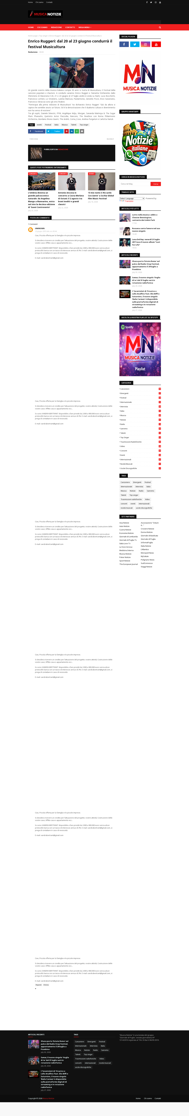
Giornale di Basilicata (149, 535)
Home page (32, 36)
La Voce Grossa (125, 547)
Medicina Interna (126, 550)
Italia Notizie (146, 546)
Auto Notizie (124, 526)
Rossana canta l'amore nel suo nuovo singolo (146, 229)
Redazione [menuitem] (56, 27)
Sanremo (140, 428)
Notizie (140, 420)
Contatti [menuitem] (70, 27)
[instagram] (155, 2)
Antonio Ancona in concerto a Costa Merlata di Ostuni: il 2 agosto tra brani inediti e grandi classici (71, 198)
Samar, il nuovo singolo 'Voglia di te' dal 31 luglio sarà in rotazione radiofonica (146, 280)
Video (140, 446)
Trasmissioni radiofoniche (140, 442)
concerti (140, 451)
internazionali (140, 459)
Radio (140, 424)
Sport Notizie (124, 560)
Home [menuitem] (31, 27)
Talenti (73, 125)
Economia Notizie (126, 533)
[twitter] (151, 2)
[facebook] (147, 2)
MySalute (145, 556)
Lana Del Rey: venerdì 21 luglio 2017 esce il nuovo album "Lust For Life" (146, 242)
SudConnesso (147, 563)
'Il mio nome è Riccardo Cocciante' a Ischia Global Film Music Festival (101, 195)
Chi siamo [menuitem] (42, 27)
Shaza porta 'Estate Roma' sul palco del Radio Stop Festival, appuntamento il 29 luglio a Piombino (146, 265)
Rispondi (39, 985)
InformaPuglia (147, 542)
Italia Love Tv (124, 543)
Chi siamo (39, 2)
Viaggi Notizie (146, 566)
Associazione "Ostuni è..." (150, 524)
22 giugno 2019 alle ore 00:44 (46, 231)
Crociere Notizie (147, 528)
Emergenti (140, 393)
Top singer (43, 36)
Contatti (49, 2)
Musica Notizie (125, 554)
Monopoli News (147, 553)
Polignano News (147, 559)
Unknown (40, 228)
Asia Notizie (124, 523)
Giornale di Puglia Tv (128, 540)
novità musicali (140, 464)
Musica (65, 125)
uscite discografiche (140, 468)
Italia (56, 125)
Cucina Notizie (125, 529)
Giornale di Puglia (148, 539)
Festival (48, 125)
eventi (39, 125)
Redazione (32, 52)
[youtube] (160, 2)
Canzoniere (140, 389)
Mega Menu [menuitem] (84, 27)
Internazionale (140, 402)
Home (30, 2)
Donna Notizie (147, 532)
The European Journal (128, 564)
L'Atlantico (145, 549)
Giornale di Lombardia (128, 536)
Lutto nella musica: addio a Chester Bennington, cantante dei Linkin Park (144, 217)
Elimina (46, 985)
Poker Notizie (125, 557)
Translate (129, 201)
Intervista (140, 406)
